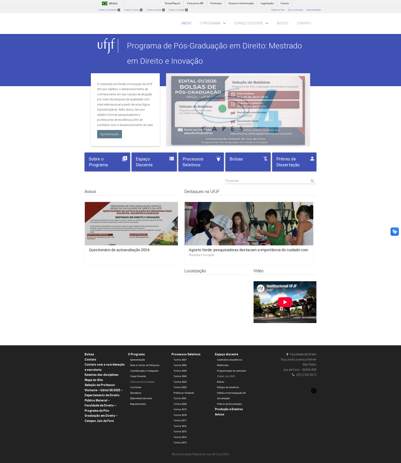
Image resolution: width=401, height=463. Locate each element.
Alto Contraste (295, 10)
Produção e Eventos (229, 409)
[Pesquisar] (271, 181)
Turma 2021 (180, 398)
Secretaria (135, 393)
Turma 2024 (180, 376)
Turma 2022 (180, 387)
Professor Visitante (184, 393)
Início (186, 23)
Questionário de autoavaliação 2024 (119, 250)
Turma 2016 (180, 426)
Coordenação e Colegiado (144, 371)
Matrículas (223, 365)
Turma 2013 (180, 442)
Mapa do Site (278, 10)
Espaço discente (249, 23)
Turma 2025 (180, 371)
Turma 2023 (180, 382)
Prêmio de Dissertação (229, 404)
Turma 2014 (180, 437)
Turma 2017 (180, 420)
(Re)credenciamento (141, 398)
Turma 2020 (180, 404)
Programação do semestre (231, 371)
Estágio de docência (228, 387)
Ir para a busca (155, 10)
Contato (304, 23)
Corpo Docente (138, 376)
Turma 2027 (180, 359)
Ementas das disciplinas (101, 374)
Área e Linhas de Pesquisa (144, 365)
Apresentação (137, 359)
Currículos (135, 387)
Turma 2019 (180, 409)
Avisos (282, 23)
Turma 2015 (180, 431)
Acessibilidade (313, 10)
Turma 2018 (180, 415)
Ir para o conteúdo (108, 10)
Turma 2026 (180, 365)
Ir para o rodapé (178, 10)
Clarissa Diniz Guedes (142, 382)
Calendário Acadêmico (229, 359)
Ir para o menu (133, 10)
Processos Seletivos (185, 354)
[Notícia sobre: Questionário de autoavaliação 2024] (131, 231)
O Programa (210, 23)
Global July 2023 (226, 376)
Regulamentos (138, 404)
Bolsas (89, 354)
